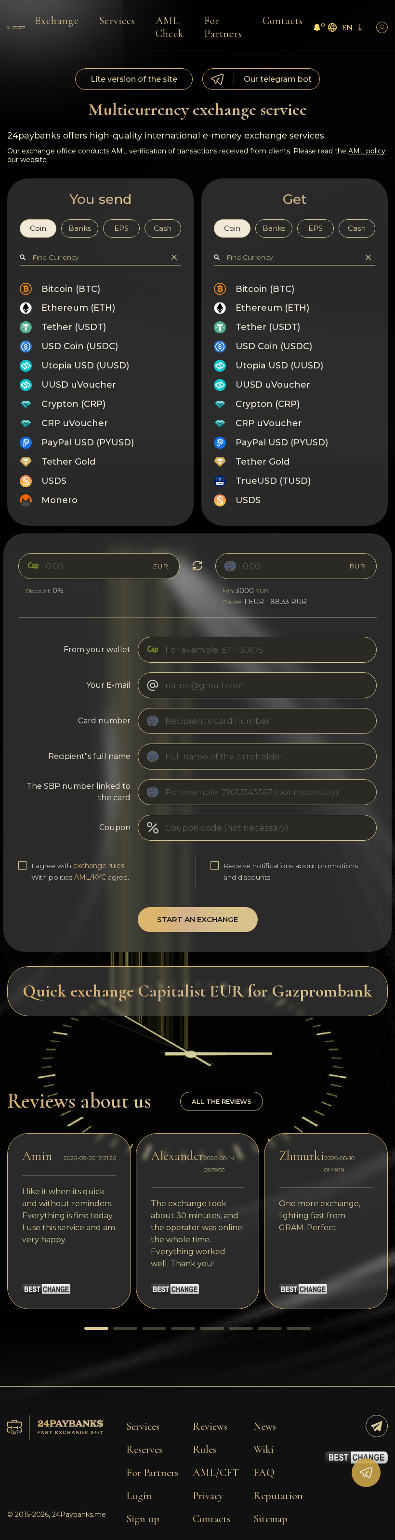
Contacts (283, 20)
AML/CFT (216, 1472)
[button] (96, 1328)
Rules (204, 1449)
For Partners (223, 27)
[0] (317, 29)
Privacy (208, 1496)
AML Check (170, 27)
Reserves (144, 1449)
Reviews (210, 1426)
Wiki (263, 1449)
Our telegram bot (278, 79)
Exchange (57, 20)
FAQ (264, 1472)
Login (139, 1496)
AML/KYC (90, 877)
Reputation (278, 1496)
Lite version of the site (134, 79)
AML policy (366, 151)
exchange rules (98, 865)
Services (117, 20)
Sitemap (270, 1519)
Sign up (142, 1519)
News (264, 1426)
